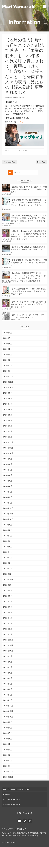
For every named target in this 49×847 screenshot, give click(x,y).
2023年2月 (7, 563)
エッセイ (21, 151)
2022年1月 (7, 634)
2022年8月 (7, 596)
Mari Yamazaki (19, 6)
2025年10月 (8, 387)
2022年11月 (8, 579)
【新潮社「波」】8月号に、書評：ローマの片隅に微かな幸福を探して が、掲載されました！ (29, 189)
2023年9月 (7, 525)
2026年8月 (7, 333)
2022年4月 (7, 618)
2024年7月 (7, 470)
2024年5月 (7, 481)
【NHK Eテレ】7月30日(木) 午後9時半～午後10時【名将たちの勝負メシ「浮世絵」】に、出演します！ (28, 304)
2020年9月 (7, 722)
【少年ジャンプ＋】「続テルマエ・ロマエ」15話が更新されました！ (27, 316)
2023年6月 (7, 541)
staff (9, 97)
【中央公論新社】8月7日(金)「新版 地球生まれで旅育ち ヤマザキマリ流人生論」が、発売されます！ (28, 291)
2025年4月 (7, 420)
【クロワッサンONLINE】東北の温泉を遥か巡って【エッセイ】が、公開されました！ (28, 249)
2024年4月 (7, 486)
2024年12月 (8, 442)
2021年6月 (7, 673)
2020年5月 (7, 744)
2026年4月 (7, 354)
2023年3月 (7, 557)
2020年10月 (8, 717)
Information (10, 151)
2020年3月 (7, 755)
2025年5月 (7, 415)
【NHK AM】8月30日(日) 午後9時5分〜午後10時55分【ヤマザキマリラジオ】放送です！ (29, 262)
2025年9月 (7, 393)
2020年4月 (7, 750)
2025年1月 (7, 437)
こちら (21, 122)
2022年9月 (7, 590)
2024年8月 (7, 464)
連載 (26, 151)
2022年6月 (7, 607)
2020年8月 (7, 728)
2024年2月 (7, 497)
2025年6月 (7, 409)
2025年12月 (8, 376)
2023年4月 (7, 552)
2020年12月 (8, 706)
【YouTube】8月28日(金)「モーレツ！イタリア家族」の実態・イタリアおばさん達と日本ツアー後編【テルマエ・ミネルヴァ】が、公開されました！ (24, 219)
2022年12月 (8, 574)
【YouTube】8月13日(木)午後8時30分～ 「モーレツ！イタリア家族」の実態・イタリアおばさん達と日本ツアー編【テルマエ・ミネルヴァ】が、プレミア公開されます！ (24, 277)
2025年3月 (7, 426)
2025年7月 (7, 404)
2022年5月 (7, 612)
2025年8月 (7, 398)
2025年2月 (7, 431)
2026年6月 (7, 344)
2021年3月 (7, 689)
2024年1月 (7, 503)
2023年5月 (7, 547)
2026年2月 (7, 365)
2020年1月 (7, 766)
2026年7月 (7, 338)
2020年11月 (8, 711)
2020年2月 (7, 760)
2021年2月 (7, 695)
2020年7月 (7, 733)
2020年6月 (7, 739)
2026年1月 (7, 371)
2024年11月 (8, 448)
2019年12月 (8, 771)
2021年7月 (7, 667)
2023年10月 (8, 519)
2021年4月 (7, 684)
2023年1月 (7, 568)
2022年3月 (7, 623)
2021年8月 (7, 662)
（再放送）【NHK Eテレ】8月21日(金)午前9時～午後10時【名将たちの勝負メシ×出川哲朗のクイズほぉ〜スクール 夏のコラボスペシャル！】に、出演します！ (24, 235)
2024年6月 (7, 475)
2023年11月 (8, 514)
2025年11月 (8, 382)
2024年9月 (7, 459)
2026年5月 (7, 349)
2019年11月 (8, 777)
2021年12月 (8, 640)
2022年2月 (7, 629)
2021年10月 (8, 651)
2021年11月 (8, 645)
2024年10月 (8, 453)
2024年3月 (7, 492)
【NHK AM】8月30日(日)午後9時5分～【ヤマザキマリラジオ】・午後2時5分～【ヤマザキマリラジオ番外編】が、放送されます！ (24, 204)
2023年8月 (7, 530)
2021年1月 (7, 700)
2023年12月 (8, 508)
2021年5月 (7, 678)
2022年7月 (7, 601)
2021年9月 (7, 656)
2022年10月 (8, 585)
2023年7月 (7, 536)
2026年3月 (7, 360)
